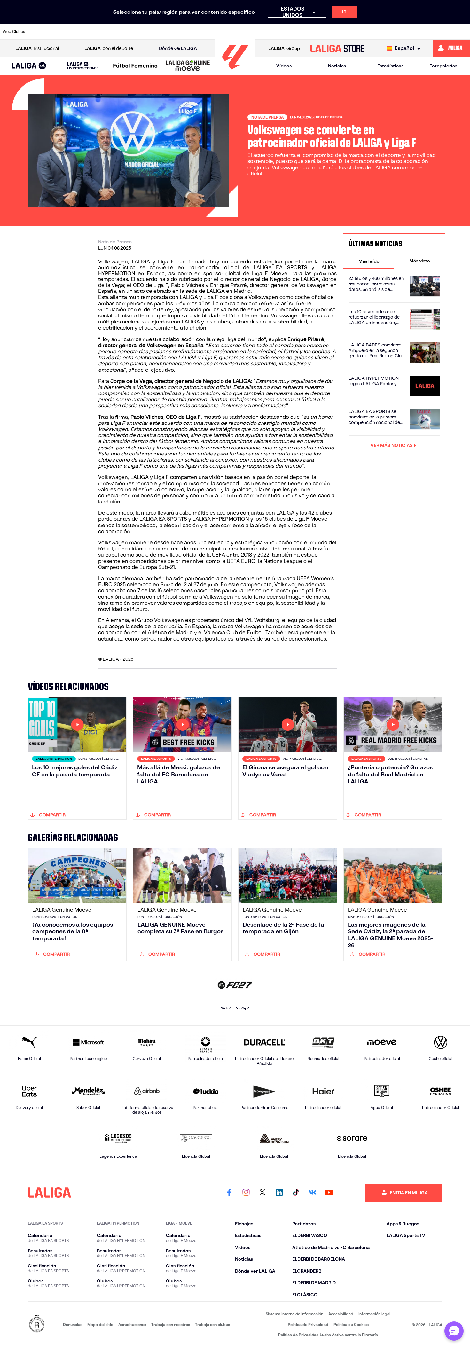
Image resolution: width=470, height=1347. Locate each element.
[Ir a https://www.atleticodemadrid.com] (64, 31)
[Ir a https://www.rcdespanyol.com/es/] (330, 31)
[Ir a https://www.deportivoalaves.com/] (131, 31)
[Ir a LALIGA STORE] (337, 48)
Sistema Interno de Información (294, 1314)
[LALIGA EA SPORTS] (29, 66)
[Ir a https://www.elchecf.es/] (153, 31)
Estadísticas (390, 65)
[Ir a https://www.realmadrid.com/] (374, 31)
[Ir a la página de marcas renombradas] (36, 1324)
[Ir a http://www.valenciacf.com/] (440, 31)
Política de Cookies (351, 1324)
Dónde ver (178, 48)
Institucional (37, 48)
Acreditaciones (132, 1324)
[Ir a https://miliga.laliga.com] (451, 48)
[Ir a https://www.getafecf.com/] (197, 31)
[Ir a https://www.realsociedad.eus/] (396, 31)
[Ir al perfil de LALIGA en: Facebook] (229, 1192)
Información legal (374, 1314)
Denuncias (72, 1324)
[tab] (368, 261)
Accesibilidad (340, 1314)
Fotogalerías (443, 65)
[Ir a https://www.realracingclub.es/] (263, 31)
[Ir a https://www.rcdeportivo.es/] (308, 31)
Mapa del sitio (100, 1324)
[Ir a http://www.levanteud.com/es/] (219, 31)
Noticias (337, 65)
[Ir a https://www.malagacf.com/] (241, 31)
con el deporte (108, 48)
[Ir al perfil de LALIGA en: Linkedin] (279, 1192)
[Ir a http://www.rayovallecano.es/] (285, 31)
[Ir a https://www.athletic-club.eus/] (42, 31)
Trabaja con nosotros (170, 1324)
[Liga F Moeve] (135, 66)
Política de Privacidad (308, 1324)
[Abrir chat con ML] (454, 1331)
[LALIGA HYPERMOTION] (82, 66)
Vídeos (284, 65)
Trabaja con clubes (212, 1324)
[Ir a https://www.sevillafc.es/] (418, 31)
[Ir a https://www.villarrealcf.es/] (462, 31)
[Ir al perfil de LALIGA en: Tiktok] (296, 1192)
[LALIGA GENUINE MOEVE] (188, 66)
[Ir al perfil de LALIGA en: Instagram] (246, 1192)
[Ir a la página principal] (235, 72)
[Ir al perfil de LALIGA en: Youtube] (329, 1192)
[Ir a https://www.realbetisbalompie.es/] (352, 31)
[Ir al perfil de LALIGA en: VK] (312, 1192)
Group (284, 48)
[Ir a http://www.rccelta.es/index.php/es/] (109, 31)
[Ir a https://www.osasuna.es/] (86, 31)
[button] (29, 66)
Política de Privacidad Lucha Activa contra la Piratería (328, 1335)
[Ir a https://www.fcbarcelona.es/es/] (175, 31)
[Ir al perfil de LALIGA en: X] (262, 1192)
